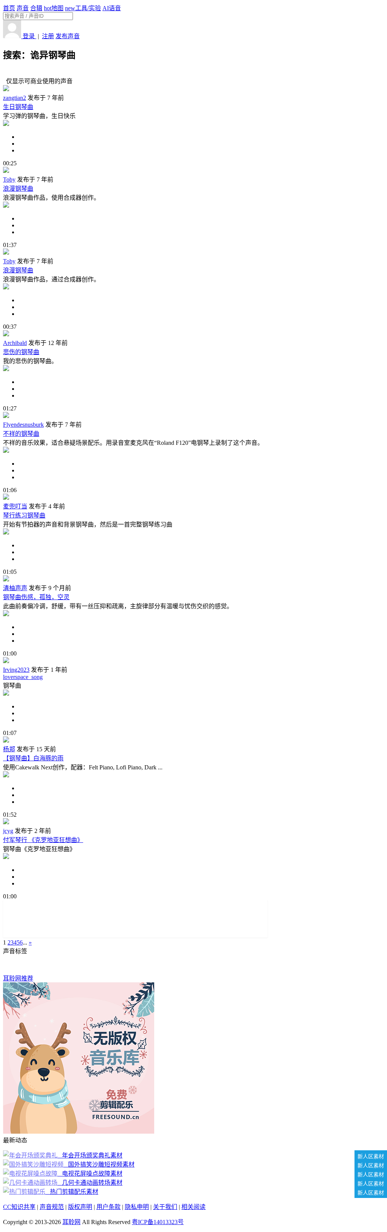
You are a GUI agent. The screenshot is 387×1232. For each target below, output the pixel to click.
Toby (9, 179)
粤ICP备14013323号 (158, 1222)
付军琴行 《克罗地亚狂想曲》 (43, 840)
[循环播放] (201, 143)
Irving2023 (16, 669)
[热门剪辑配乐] (25, 1191)
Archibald (15, 343)
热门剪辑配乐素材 (72, 1191)
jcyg (8, 831)
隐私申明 (137, 1207)
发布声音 (68, 36)
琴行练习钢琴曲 (24, 515)
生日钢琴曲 (18, 107)
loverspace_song (23, 677)
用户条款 (108, 1207)
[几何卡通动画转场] (31, 1182)
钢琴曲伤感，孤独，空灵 (36, 597)
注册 (48, 36)
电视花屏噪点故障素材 (90, 1173)
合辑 (36, 8)
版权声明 (80, 1207)
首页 (9, 8)
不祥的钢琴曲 (21, 433)
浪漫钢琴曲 (18, 188)
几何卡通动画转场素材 (90, 1182)
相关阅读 (193, 1207)
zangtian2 (14, 98)
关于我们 (165, 1207)
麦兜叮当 (15, 506)
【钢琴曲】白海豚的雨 (33, 758)
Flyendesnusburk (23, 424)
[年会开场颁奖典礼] (31, 1155)
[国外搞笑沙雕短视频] (34, 1164)
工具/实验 (83, 8)
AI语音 (111, 8)
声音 (23, 8)
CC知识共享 (19, 1207)
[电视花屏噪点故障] (31, 1173)
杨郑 (9, 749)
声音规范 (52, 1207)
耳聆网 (71, 1222)
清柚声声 (15, 588)
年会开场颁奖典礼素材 (90, 1155)
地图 (53, 8)
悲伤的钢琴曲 (21, 352)
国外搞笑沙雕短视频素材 (100, 1164)
